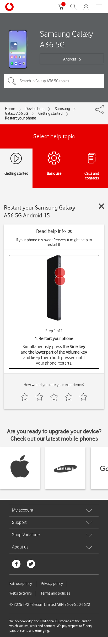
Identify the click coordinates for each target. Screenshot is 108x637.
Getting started (50, 113)
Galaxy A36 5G (16, 113)
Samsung (62, 108)
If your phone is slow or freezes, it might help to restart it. (54, 242)
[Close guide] (101, 206)
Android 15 (72, 59)
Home (10, 108)
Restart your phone (20, 118)
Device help (35, 108)
